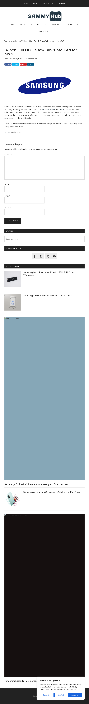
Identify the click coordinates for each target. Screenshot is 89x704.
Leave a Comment (31, 59)
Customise (46, 695)
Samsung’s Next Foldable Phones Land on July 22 (48, 295)
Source (7, 132)
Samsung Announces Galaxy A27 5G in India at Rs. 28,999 (52, 492)
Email (7, 196)
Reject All (61, 695)
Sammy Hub (44, 16)
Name (7, 184)
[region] (61, 688)
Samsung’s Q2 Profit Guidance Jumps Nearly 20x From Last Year (36, 484)
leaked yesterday (48, 110)
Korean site (63, 110)
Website (7, 207)
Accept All (75, 695)
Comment (8, 155)
